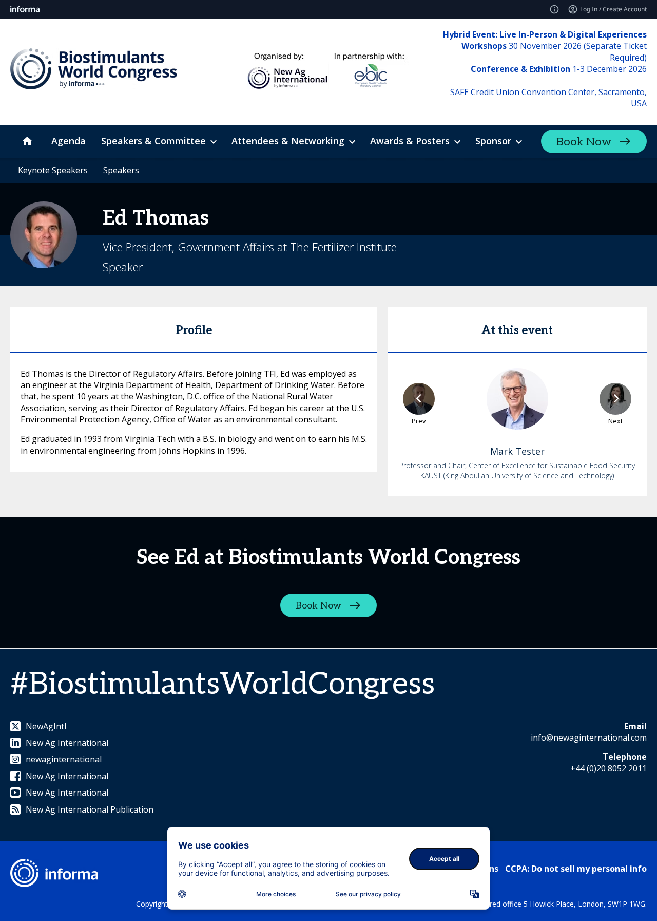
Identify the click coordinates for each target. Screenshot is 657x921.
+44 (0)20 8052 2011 (608, 768)
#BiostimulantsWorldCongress (222, 684)
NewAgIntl (46, 726)
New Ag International (67, 742)
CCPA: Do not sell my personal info (576, 868)
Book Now (583, 142)
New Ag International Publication (89, 809)
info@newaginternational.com (589, 737)
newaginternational (64, 759)
